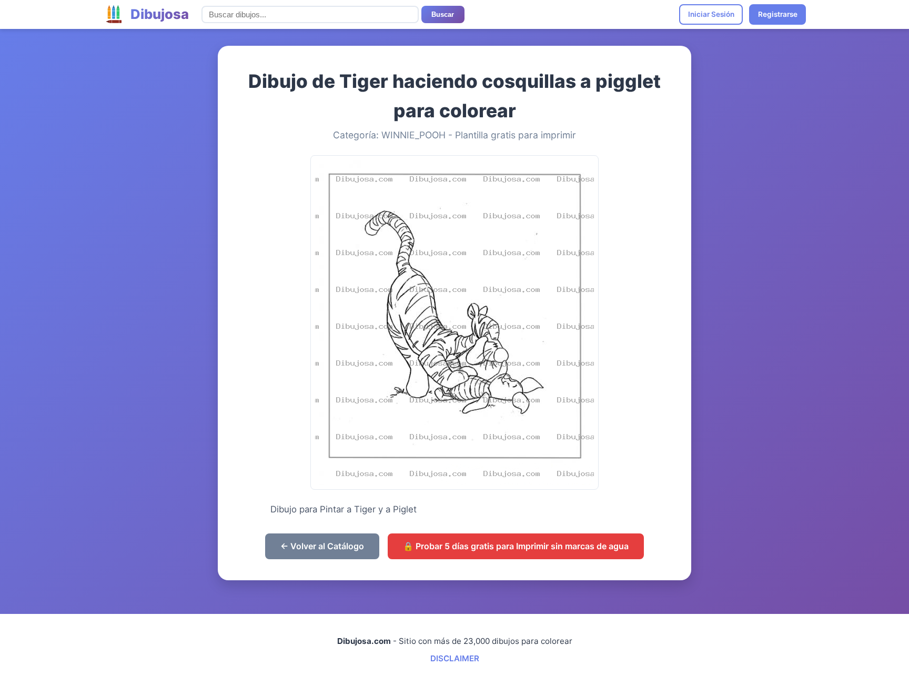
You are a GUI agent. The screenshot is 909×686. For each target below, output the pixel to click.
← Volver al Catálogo (322, 546)
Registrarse (777, 14)
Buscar (442, 14)
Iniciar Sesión (711, 14)
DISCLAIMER (454, 658)
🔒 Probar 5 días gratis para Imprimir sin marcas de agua (516, 546)
